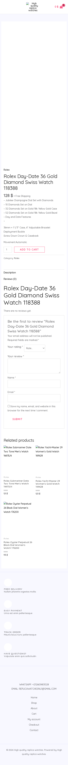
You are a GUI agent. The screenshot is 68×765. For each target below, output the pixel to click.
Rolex (7, 169)
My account (34, 719)
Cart (34, 713)
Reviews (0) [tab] (10, 278)
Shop (34, 702)
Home (34, 697)
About (34, 708)
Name (12, 377)
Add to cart (29, 249)
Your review (16, 356)
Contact (34, 730)
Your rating (15, 346)
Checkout (34, 724)
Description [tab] (10, 272)
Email (11, 392)
